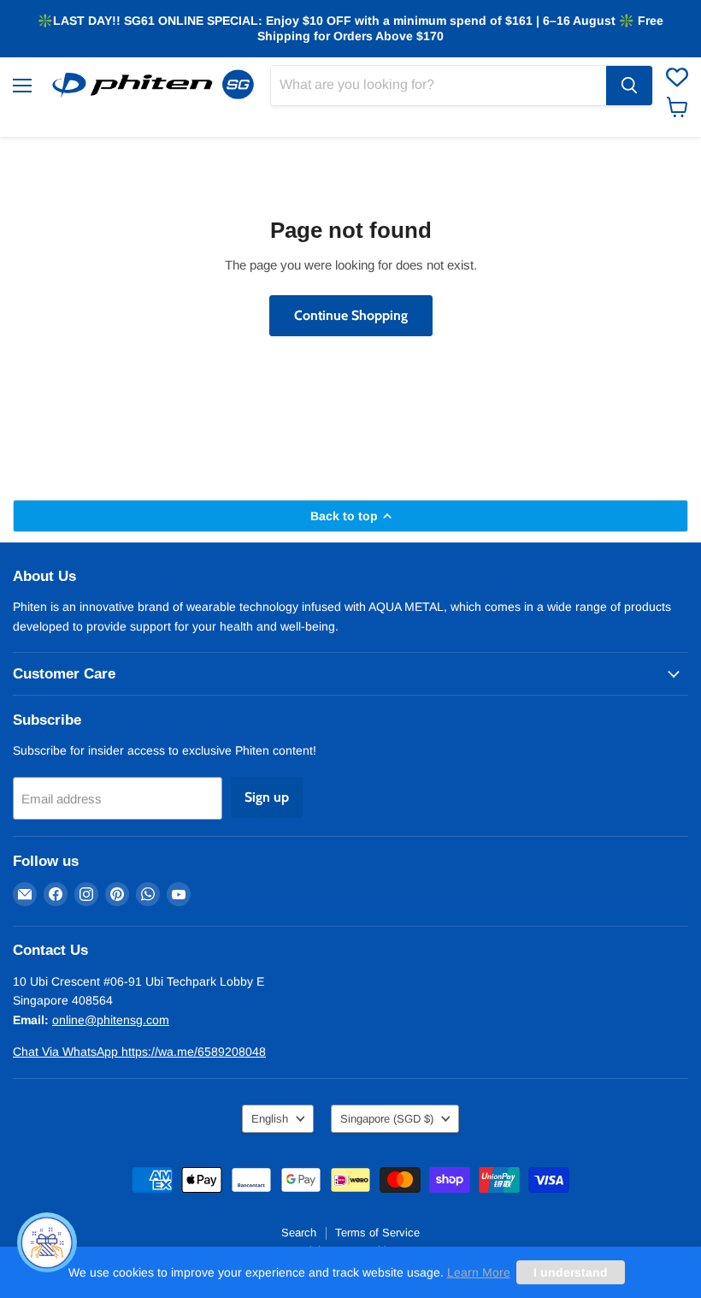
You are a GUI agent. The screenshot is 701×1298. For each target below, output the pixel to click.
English (269, 1118)
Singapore (386, 1118)
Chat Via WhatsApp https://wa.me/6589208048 (139, 1051)
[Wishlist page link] (677, 77)
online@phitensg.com (110, 1020)
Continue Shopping (351, 315)
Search (298, 1232)
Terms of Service (377, 1232)
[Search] (629, 85)
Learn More (478, 1272)
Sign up (266, 797)
